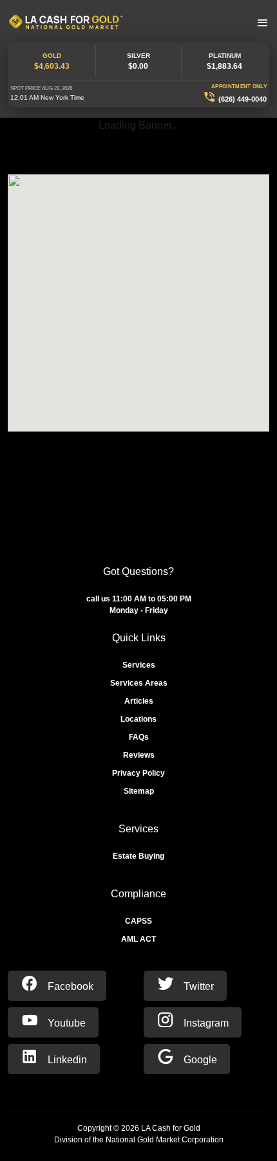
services (138, 665)
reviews (139, 755)
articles (138, 701)
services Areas (138, 683)
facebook (69, 986)
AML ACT (138, 939)
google (199, 1059)
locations (138, 719)
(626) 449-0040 (242, 99)
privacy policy (138, 773)
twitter (197, 986)
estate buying (138, 856)
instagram (205, 1023)
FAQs (139, 737)
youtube (65, 1023)
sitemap (139, 791)
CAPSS (138, 921)
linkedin (66, 1059)
